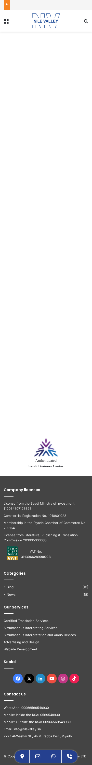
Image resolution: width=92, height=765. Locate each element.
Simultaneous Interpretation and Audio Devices (40, 635)
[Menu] (6, 22)
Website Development (20, 649)
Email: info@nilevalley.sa (22, 729)
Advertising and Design (21, 642)
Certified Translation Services (26, 621)
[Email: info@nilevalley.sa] (38, 756)
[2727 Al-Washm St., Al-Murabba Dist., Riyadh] (22, 756)
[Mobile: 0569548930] (69, 756)
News (11, 594)
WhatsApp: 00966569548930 (26, 708)
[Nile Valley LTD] (46, 20)
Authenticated (46, 463)
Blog (10, 587)
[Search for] (85, 22)
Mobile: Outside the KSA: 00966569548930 (37, 722)
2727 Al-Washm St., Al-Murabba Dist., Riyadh (38, 736)
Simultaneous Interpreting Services (30, 628)
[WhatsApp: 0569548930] (53, 756)
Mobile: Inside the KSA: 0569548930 (32, 715)
